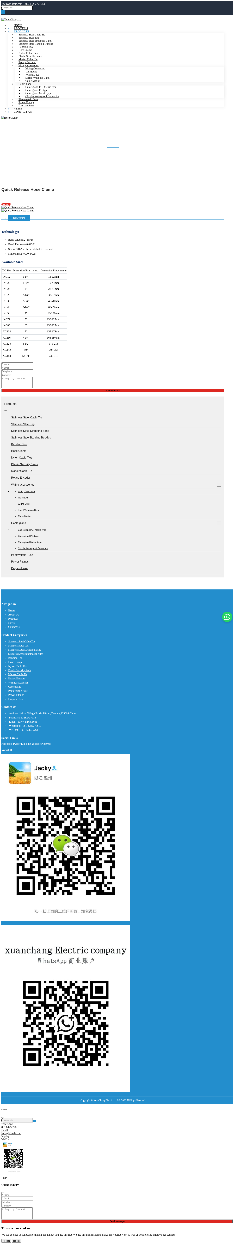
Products (21, 31)
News (11, 622)
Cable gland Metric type (38, 93)
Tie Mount (31, 71)
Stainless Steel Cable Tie (26, 417)
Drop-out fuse (19, 568)
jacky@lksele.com (12, 3)
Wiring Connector (35, 68)
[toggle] (19, 20)
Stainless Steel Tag (29, 37)
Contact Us (23, 111)
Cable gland (25, 83)
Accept (6, 1241)
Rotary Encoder (27, 62)
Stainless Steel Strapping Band (35, 40)
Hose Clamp (25, 49)
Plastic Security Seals (30, 56)
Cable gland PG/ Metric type (40, 87)
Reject (16, 1241)
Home (11, 610)
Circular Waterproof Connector (42, 96)
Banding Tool (26, 46)
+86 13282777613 (35, 3)
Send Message (112, 390)
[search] (3, 12)
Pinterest (46, 743)
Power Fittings (26, 102)
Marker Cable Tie (28, 59)
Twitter (16, 743)
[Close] (2, 1117)
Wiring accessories (29, 65)
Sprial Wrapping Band (37, 77)
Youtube (36, 743)
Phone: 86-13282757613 (22, 717)
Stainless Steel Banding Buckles (36, 43)
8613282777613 (10, 1127)
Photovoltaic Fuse (28, 99)
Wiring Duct (32, 74)
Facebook (6, 743)
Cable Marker (32, 80)
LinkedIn (26, 743)
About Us (13, 614)
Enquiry (6, 204)
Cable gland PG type (36, 90)
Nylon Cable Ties (28, 53)
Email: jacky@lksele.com (23, 721)
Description (19, 217)
